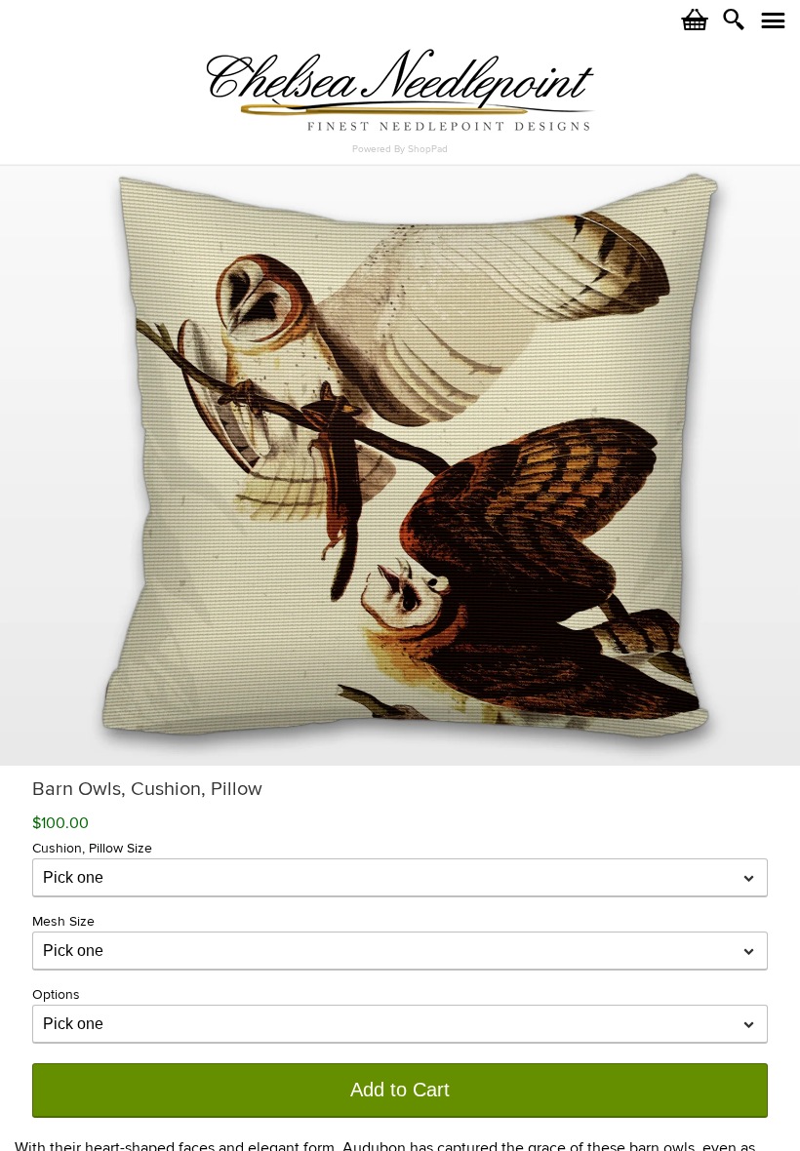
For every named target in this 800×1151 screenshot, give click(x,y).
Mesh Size (63, 921)
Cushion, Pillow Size (92, 848)
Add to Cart (400, 1089)
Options (56, 994)
